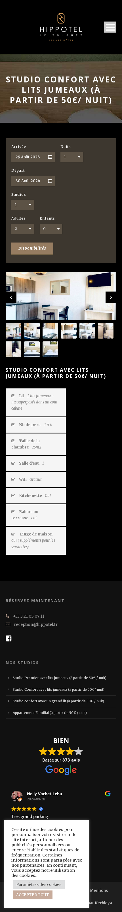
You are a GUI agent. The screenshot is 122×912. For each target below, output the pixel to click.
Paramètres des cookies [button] (38, 884)
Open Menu (110, 27)
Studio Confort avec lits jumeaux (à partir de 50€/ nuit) (58, 689)
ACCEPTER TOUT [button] (32, 894)
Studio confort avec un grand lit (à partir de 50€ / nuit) (58, 701)
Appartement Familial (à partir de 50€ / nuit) (50, 713)
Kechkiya (103, 903)
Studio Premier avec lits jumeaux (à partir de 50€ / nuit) (59, 678)
